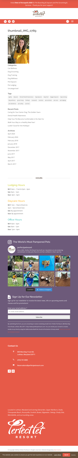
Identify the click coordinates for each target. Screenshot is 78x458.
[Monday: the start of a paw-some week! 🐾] (46, 279)
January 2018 (12, 144)
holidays (27, 100)
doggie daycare (54, 97)
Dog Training (12, 75)
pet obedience (12, 103)
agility (10, 97)
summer (27, 103)
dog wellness (12, 100)
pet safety (20, 103)
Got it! (66, 455)
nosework (34, 100)
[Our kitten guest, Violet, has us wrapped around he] (62, 279)
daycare (16, 97)
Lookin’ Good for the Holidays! (18, 126)
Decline (73, 455)
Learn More (57, 455)
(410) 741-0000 (22, 360)
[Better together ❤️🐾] (62, 263)
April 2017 (11, 161)
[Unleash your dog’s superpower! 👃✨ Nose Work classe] (15, 263)
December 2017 (13, 147)
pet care (56, 100)
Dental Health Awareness (26, 97)
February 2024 (13, 137)
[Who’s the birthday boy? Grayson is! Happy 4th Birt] (31, 279)
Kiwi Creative (57, 450)
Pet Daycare (12, 82)
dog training (63, 97)
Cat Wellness (12, 68)
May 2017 (11, 157)
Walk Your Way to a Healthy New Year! (21, 122)
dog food (46, 97)
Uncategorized (13, 88)
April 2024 (11, 134)
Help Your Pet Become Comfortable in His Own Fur (26, 119)
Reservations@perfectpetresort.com (30, 365)
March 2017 (12, 164)
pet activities (48, 100)
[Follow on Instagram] (13, 21)
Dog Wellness (13, 78)
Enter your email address (17, 308)
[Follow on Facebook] (9, 21)
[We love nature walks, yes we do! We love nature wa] (15, 279)
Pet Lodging (12, 85)
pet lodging (63, 100)
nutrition (41, 100)
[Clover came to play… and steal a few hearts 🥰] (46, 263)
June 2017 (11, 154)
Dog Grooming (13, 72)
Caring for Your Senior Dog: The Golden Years (24, 112)
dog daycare (38, 97)
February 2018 (13, 141)
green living (20, 100)
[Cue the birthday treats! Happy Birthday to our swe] (31, 263)
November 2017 (13, 151)
